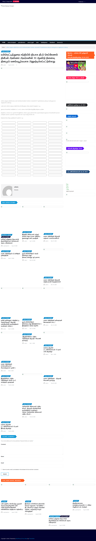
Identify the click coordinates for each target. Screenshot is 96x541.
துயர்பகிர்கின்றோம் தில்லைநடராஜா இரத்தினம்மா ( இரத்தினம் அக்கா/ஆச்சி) (32, 324)
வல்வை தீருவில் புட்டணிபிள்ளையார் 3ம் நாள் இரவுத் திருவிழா (9, 426)
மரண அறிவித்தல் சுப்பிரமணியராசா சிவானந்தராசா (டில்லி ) (8, 366)
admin (4, 65)
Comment (3, 444)
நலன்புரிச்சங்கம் (21, 42)
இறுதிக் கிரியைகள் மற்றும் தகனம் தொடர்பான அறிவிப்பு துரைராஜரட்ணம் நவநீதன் (31, 236)
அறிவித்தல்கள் (44, 42)
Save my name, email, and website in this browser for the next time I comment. (21, 469)
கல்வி (37, 42)
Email (2, 463)
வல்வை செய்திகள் (12, 42)
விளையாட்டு (60, 42)
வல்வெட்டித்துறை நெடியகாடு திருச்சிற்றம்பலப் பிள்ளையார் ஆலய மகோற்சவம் (10, 241)
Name (2, 456)
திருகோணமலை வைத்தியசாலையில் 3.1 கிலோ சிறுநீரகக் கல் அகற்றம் (82, 505)
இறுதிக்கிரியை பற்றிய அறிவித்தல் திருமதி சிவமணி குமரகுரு (31, 338)
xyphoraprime (6, 245)
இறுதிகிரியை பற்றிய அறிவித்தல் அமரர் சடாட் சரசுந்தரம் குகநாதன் (8, 380)
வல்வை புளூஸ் (31, 42)
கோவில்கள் (52, 42)
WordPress (18, 538)
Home (3, 42)
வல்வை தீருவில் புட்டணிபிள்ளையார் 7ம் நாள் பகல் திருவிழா (52, 349)
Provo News (24, 538)
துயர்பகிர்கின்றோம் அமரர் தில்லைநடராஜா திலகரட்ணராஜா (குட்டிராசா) (31, 255)
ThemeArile (31, 538)
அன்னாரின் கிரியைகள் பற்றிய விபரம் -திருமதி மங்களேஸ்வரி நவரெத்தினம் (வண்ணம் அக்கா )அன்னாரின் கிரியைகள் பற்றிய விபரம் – (32, 410)
